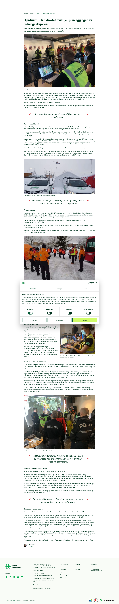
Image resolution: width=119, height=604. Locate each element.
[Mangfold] (107, 600)
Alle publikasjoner (65, 578)
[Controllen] (96, 600)
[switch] (49, 313)
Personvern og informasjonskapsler (96, 569)
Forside (26, 13)
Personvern (32, 600)
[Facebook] (6, 577)
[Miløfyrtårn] (91, 600)
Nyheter (32, 13)
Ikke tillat (34, 320)
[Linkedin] (18, 577)
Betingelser (25, 600)
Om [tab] (86, 288)
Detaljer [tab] (59, 288)
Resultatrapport (64, 575)
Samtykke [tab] (33, 288)
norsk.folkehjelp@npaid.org (44, 575)
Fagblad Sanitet (64, 572)
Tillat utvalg (59, 320)
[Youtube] (22, 577)
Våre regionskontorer (38, 585)
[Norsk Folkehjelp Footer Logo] (13, 567)
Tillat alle (84, 320)
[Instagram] (14, 577)
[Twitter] (10, 577)
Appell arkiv (63, 569)
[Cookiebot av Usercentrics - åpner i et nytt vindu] (89, 283)
